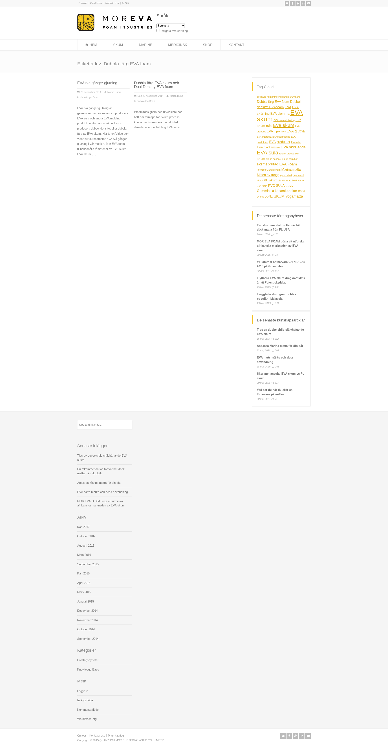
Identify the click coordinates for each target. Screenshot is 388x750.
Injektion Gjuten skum (268, 169)
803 (277, 350)
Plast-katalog (116, 735)
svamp (260, 196)
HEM (93, 45)
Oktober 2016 (86, 536)
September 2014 (88, 638)
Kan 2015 (83, 573)
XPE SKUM (274, 196)
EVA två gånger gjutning (97, 83)
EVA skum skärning (284, 120)
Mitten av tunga (268, 175)
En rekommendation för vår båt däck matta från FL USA (101, 471)
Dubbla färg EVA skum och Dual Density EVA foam (156, 85)
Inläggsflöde (85, 700)
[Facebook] (292, 3)
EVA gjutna (296, 131)
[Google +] (297, 3)
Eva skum (283, 125)
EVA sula (267, 153)
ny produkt (286, 175)
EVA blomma (279, 113)
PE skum (271, 180)
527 (277, 382)
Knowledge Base (89, 97)
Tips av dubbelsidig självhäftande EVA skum (102, 458)
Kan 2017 (83, 527)
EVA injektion (276, 131)
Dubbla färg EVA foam (273, 101)
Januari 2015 (85, 601)
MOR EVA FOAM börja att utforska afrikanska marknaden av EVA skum (280, 246)
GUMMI (290, 185)
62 (276, 399)
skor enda (298, 191)
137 (277, 271)
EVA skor (275, 147)
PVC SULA (276, 185)
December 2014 (87, 610)
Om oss (83, 3)
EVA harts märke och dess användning (102, 492)
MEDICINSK (177, 45)
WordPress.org (87, 719)
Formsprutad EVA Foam (277, 164)
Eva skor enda (293, 147)
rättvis (282, 153)
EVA (288, 107)
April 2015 (83, 583)
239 (277, 287)
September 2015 (88, 564)
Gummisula (265, 191)
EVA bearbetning (281, 136)
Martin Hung (114, 92)
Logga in (82, 691)
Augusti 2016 (85, 545)
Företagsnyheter (87, 660)
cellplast (261, 96)
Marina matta (291, 169)
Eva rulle (296, 142)
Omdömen (96, 3)
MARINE (145, 45)
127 (277, 303)
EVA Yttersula (264, 136)
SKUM (118, 45)
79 (276, 254)
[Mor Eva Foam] (114, 29)
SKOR (208, 45)
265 (277, 366)
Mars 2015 (84, 592)
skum (261, 159)
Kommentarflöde (88, 709)
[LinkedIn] (303, 3)
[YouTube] (308, 3)
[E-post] (287, 3)
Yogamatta (294, 196)
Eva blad (263, 147)
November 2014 (87, 620)
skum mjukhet (290, 159)
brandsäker (293, 153)
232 (277, 338)
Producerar (284, 180)
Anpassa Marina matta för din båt (280, 346)
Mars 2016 (84, 554)
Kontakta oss (112, 3)
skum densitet (273, 159)
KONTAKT (236, 45)
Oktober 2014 (86, 629)
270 (276, 234)
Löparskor (282, 191)
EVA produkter (279, 141)
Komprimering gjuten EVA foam (283, 96)
